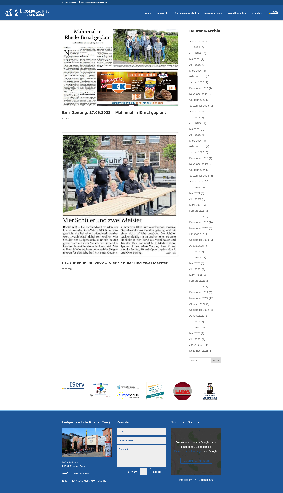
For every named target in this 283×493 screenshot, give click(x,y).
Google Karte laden (196, 460)
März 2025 (195, 140)
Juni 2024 (195, 187)
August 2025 (196, 111)
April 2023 (195, 269)
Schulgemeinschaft (186, 13)
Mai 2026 (194, 59)
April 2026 (195, 64)
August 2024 (196, 181)
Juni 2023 (195, 257)
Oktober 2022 (197, 304)
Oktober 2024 (197, 169)
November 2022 (198, 298)
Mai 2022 (194, 333)
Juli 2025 (194, 117)
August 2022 (196, 315)
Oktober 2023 (197, 234)
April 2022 (195, 339)
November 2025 (198, 94)
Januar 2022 (196, 344)
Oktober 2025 (197, 99)
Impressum (185, 479)
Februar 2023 (197, 280)
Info (147, 13)
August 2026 (196, 41)
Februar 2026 (197, 76)
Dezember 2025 (198, 88)
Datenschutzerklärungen (188, 451)
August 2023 (196, 245)
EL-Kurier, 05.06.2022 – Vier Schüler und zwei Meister (115, 263)
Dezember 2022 (198, 292)
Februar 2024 (197, 210)
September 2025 (199, 105)
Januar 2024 (196, 216)
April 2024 (195, 199)
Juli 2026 (194, 47)
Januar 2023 (196, 286)
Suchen (215, 360)
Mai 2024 (194, 193)
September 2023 (199, 239)
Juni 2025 (195, 123)
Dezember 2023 (198, 222)
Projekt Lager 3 (235, 13)
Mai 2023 (194, 263)
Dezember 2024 (198, 158)
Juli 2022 (194, 321)
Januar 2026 (196, 82)
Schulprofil (162, 13)
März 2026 (195, 70)
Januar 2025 (196, 152)
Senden (158, 471)
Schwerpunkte (212, 13)
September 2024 (199, 175)
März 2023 (195, 274)
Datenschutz (206, 479)
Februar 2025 (197, 146)
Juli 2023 (194, 251)
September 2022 (199, 309)
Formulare (256, 13)
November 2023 (198, 228)
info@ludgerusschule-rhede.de (88, 480)
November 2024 (198, 164)
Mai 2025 (194, 129)
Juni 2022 (195, 327)
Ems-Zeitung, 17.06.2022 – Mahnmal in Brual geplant (114, 112)
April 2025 (195, 134)
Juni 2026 (195, 53)
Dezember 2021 (198, 350)
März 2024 (195, 204)
